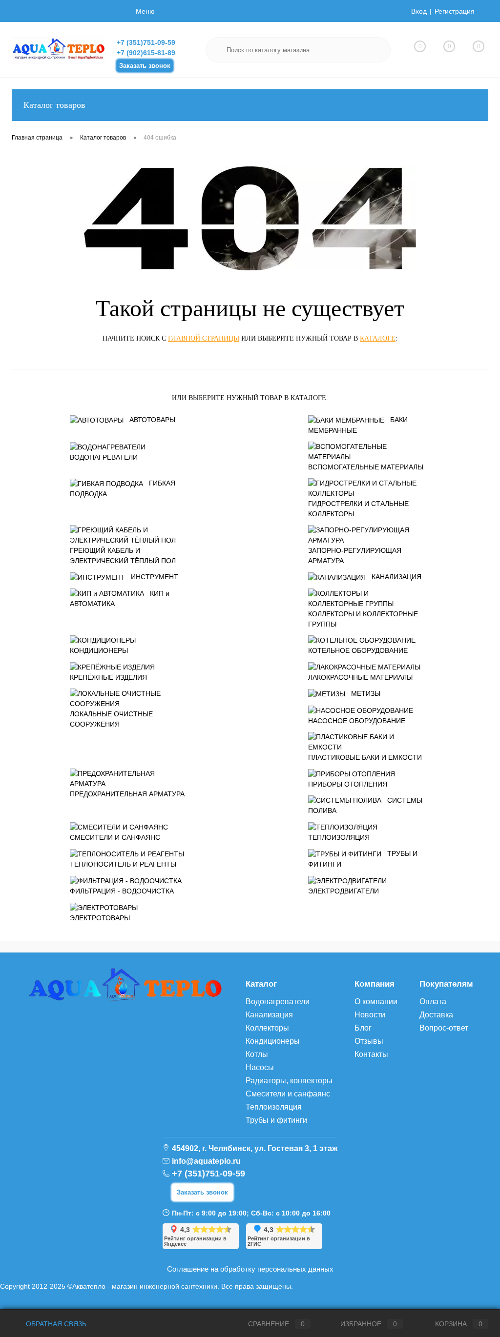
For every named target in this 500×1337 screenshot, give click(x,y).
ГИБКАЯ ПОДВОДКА (122, 488)
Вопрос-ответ (443, 1028)
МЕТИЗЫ (365, 693)
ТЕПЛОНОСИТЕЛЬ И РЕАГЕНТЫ (123, 864)
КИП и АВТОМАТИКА (119, 598)
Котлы (257, 1054)
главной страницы (203, 338)
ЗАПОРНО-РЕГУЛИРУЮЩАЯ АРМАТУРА (354, 556)
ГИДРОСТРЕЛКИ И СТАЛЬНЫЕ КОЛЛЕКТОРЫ (358, 509)
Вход (419, 11)
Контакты (371, 1054)
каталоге (378, 338)
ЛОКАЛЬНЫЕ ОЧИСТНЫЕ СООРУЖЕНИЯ (111, 719)
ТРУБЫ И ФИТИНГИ (362, 859)
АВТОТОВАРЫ (152, 420)
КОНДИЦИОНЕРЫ (99, 650)
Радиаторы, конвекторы (289, 1080)
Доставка (436, 1015)
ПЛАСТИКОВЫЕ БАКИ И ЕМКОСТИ (365, 757)
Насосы (260, 1067)
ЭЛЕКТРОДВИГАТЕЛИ (343, 891)
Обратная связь (55, 1324)
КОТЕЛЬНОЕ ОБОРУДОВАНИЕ (358, 650)
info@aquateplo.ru (206, 1161)
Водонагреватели (278, 1001)
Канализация (269, 1015)
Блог (363, 1028)
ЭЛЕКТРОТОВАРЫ (100, 918)
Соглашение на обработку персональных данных (250, 1269)
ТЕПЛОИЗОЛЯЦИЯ (339, 837)
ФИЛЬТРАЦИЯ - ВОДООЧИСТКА (122, 891)
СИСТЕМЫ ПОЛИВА (365, 805)
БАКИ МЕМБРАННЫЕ (358, 425)
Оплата (432, 1001)
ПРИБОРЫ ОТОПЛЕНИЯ (347, 784)
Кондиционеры (273, 1041)
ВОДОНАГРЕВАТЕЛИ (104, 457)
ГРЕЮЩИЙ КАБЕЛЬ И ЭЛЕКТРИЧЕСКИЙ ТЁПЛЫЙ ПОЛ (123, 556)
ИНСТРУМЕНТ (154, 577)
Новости (369, 1015)
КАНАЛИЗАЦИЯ (396, 577)
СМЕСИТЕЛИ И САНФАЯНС (115, 837)
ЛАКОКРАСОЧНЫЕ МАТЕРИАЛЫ (360, 677)
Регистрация (455, 11)
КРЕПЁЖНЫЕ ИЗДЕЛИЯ (108, 677)
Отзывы (368, 1041)
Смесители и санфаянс (288, 1094)
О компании (375, 1001)
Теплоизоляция (274, 1107)
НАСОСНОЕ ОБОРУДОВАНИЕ (356, 721)
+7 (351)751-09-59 (146, 42)
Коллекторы (267, 1028)
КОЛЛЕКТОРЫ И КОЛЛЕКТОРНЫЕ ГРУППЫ (363, 619)
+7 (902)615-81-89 (146, 53)
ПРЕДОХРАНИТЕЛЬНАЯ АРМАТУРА (127, 794)
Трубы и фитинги (276, 1120)
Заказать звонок (144, 65)
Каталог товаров (54, 105)
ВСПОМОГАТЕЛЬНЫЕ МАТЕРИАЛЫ (365, 467)
